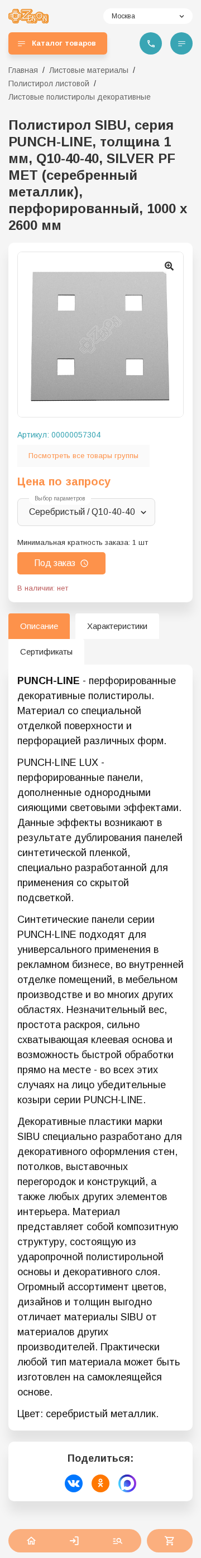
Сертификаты (46, 651)
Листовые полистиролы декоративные (79, 96)
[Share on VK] (74, 1483)
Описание (39, 626)
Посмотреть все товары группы (83, 455)
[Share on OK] (100, 1483)
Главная (23, 70)
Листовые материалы (88, 70)
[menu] (181, 43)
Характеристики (117, 626)
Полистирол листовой (48, 83)
